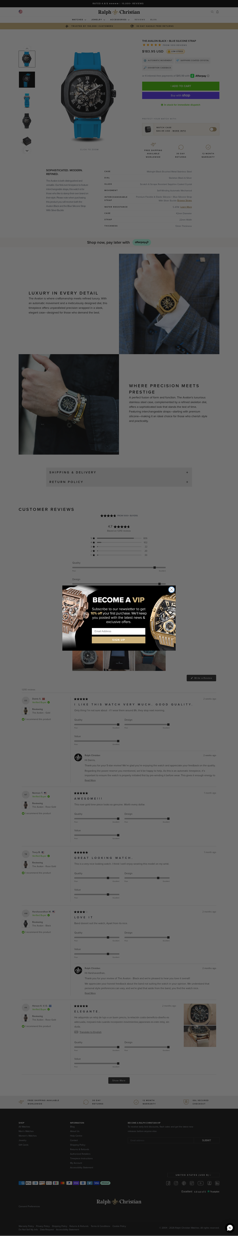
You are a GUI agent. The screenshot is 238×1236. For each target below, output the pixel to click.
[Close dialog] (171, 589)
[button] (230, 1228)
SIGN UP (118, 639)
